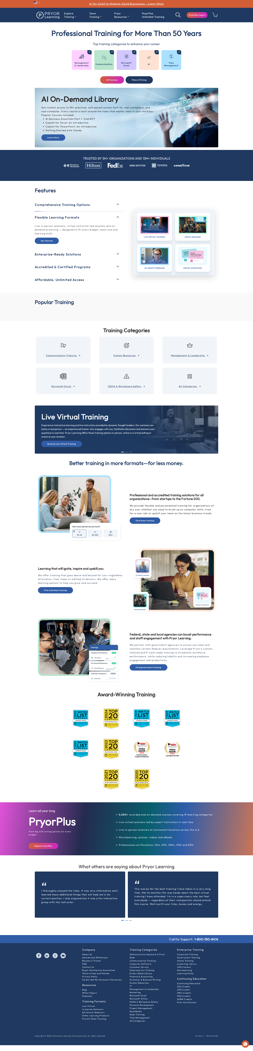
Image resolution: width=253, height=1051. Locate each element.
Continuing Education (188, 983)
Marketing (135, 992)
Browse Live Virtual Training (61, 444)
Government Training (188, 957)
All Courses (112, 80)
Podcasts (87, 996)
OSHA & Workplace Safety (144, 1002)
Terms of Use (212, 1036)
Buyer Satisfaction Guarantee (98, 970)
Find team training (145, 520)
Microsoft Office (139, 998)
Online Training (185, 960)
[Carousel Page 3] (130, 920)
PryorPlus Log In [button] (197, 15)
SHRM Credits (184, 999)
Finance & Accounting (141, 976)
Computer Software (140, 964)
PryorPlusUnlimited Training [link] (153, 15)
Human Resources (139, 983)
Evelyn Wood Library (141, 973)
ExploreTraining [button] (69, 15)
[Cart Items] (215, 16)
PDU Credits (183, 996)
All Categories (137, 1021)
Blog (84, 989)
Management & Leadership (144, 989)
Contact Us (88, 967)
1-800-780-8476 (206, 939)
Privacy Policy (90, 976)
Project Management (141, 1008)
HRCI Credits (184, 993)
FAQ (84, 964)
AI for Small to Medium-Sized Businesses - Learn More (126, 3)
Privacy (199, 1036)
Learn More (53, 137)
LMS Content (184, 967)
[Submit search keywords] (178, 15)
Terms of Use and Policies (96, 973)
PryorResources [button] (120, 15)
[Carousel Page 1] (122, 920)
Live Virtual (88, 1006)
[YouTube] (63, 956)
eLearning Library (187, 964)
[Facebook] (39, 956)
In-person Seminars (92, 1009)
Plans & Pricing (139, 80)
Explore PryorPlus (43, 846)
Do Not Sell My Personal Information (102, 979)
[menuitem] (70, 15)
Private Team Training (94, 1019)
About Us (87, 954)
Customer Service (139, 967)
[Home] (48, 15)
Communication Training (143, 960)
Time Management (140, 1017)
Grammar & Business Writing (145, 979)
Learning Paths (185, 973)
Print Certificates (186, 1002)
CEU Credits (183, 986)
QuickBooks (136, 1011)
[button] (197, 15)
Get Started (47, 241)
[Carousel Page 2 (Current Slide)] (126, 920)
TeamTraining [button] (94, 15)
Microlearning (184, 970)
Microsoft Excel (138, 995)
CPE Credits (183, 989)
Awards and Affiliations (95, 957)
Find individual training (55, 590)
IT (131, 986)
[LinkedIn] (47, 956)
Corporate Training (187, 954)
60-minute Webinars (93, 1012)
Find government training (148, 667)
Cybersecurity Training (142, 970)
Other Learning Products (95, 1015)
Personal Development (142, 1005)
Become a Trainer (91, 960)
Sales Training (137, 1014)
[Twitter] (55, 956)
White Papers (89, 993)
